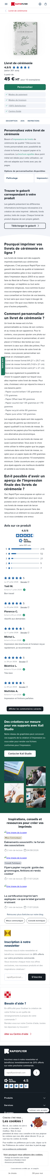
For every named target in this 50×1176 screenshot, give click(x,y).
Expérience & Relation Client (15, 1160)
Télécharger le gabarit (23, 225)
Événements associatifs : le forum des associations (24, 844)
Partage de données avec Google (17, 1158)
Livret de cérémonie (18, 10)
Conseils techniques (13, 863)
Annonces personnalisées (14, 1162)
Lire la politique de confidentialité (15, 1149)
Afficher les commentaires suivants (25, 709)
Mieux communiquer (13, 838)
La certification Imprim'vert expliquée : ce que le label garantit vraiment (24, 899)
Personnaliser (25, 86)
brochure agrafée (26, 154)
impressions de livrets (23, 139)
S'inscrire (37, 976)
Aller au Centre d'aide (16, 1033)
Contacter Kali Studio (20, 753)
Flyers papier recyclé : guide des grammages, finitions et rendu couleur (24, 870)
